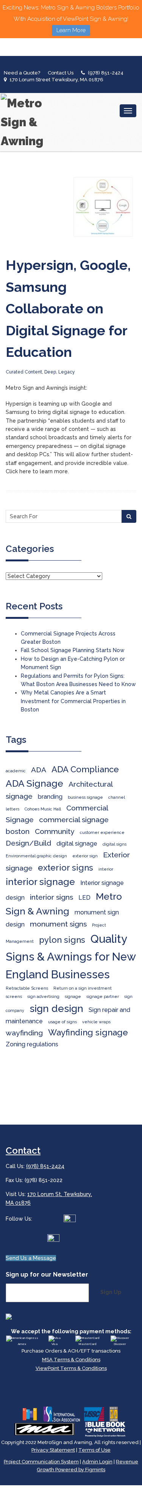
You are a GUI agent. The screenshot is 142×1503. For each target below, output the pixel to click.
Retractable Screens (27, 988)
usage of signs (62, 1022)
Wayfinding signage (88, 1032)
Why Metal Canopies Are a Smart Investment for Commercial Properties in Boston (73, 701)
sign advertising (43, 996)
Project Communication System (41, 1461)
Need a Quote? (22, 73)
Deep (50, 372)
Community (55, 831)
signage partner (102, 996)
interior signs (51, 897)
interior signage (40, 881)
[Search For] (129, 516)
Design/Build (28, 843)
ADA (38, 769)
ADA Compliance (85, 769)
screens (14, 996)
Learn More (71, 30)
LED (84, 897)
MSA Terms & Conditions (71, 1359)
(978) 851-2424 (105, 73)
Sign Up (110, 1292)
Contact (23, 1150)
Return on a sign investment (82, 988)
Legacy (66, 372)
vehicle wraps (96, 1022)
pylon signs (62, 940)
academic (16, 771)
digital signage (76, 843)
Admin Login (97, 1461)
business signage (85, 797)
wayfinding (24, 1033)
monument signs (58, 924)
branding (50, 796)
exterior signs (65, 867)
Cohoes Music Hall (43, 809)
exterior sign (85, 856)
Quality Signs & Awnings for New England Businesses (71, 956)
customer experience (102, 832)
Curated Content (24, 372)
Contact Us (60, 73)
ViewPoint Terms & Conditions (71, 1368)
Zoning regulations (32, 1044)
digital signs (114, 844)
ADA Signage (34, 783)
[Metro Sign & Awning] (24, 122)
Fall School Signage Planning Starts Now (73, 650)
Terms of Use (94, 1450)
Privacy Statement (53, 1450)
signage (73, 996)
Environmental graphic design (36, 856)
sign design (56, 1008)
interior (105, 869)
